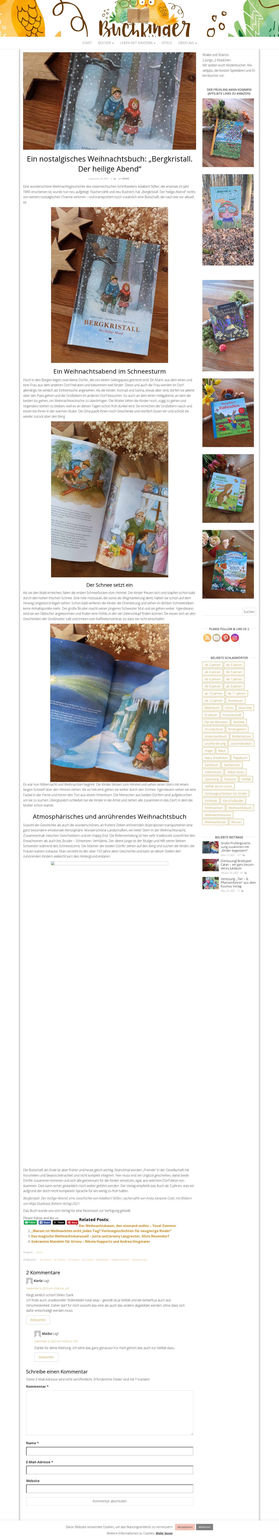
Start (87, 43)
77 (238, 890)
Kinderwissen (241, 736)
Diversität (245, 708)
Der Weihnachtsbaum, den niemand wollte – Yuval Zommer (127, 1225)
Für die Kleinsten (216, 722)
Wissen (236, 822)
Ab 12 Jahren (214, 700)
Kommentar (37, 1386)
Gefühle (238, 722)
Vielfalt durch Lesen (218, 786)
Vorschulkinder (233, 801)
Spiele (167, 43)
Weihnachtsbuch (240, 808)
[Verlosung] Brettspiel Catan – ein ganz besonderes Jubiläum (237, 864)
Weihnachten (102, 1259)
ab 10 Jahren (213, 693)
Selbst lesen (235, 772)
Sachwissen (232, 765)
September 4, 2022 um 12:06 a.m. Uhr (47, 1288)
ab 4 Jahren (45, 1259)
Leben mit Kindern (136, 43)
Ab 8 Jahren (213, 686)
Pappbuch (240, 758)
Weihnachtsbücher (120, 1259)
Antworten (38, 1320)
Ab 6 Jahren (73, 1259)
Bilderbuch (212, 708)
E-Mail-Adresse (39, 1462)
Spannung (212, 779)
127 (239, 855)
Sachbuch (211, 765)
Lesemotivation (241, 743)
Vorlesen (211, 801)
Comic (229, 708)
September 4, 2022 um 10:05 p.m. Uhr (56, 1341)
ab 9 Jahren (234, 686)
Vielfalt (246, 779)
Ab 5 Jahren (59, 1259)
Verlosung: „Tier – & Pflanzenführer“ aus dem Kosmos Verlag (238, 882)
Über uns (186, 43)
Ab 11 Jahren (237, 693)
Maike (125, 178)
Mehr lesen (164, 1533)
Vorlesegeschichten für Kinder (226, 793)
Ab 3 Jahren (234, 665)
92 (241, 872)
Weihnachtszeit (139, 1259)
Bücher (105, 43)
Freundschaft (232, 715)
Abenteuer (235, 700)
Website (33, 1481)
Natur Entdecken (216, 758)
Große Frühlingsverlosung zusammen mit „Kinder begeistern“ (236, 846)
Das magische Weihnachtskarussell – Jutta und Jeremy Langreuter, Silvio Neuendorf (100, 1236)
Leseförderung (215, 743)
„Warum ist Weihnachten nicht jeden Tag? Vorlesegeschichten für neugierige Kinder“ (101, 1231)
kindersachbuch (216, 736)
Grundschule (214, 729)
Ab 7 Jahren (87, 1259)
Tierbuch (230, 779)
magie (209, 750)
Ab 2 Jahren (213, 665)
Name (32, 1443)
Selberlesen (213, 772)
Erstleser (211, 715)
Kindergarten (237, 729)
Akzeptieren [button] (185, 1527)
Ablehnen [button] (205, 1527)
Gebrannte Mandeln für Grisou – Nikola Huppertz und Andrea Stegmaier (90, 1241)
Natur (222, 750)
